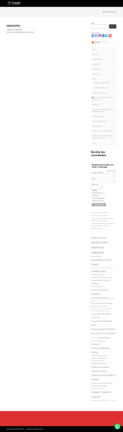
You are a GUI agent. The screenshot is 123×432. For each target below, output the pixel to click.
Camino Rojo (98, 271)
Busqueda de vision (99, 198)
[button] (117, 426)
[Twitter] (96, 35)
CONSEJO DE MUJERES (98, 116)
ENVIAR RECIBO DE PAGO (101, 87)
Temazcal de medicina (98, 358)
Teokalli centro (95, 400)
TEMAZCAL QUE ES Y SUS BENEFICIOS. (102, 131)
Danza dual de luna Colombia (101, 303)
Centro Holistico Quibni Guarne (101, 277)
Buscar (93, 23)
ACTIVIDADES (95, 64)
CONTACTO (95, 74)
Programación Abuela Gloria (101, 323)
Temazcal (96, 195)
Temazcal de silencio (99, 363)
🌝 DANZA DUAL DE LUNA (99, 92)
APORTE (94, 78)
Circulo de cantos (97, 286)
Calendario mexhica (107, 267)
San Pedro (94, 338)
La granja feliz (108, 308)
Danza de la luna (98, 193)
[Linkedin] (103, 35)
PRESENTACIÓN (96, 126)
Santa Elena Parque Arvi (98, 341)
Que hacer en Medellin (103, 333)
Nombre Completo (103, 172)
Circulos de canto (98, 201)
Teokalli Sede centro (105, 400)
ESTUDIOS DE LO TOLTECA (99, 121)
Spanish (97, 42)
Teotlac (113, 400)
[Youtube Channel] (110, 35)
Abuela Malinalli (96, 256)
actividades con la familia (101, 262)
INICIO (93, 49)
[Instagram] (99, 35)
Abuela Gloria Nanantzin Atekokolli (99, 247)
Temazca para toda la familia (97, 388)
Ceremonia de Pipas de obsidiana (100, 282)
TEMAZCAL (95, 104)
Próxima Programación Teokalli (99, 212)
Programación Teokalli (103, 329)
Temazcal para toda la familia (103, 377)
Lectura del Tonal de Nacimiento (100, 311)
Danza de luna (95, 300)
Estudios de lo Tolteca (99, 306)
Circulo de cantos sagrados (99, 292)
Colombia (111, 298)
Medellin (106, 314)
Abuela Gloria (98, 237)
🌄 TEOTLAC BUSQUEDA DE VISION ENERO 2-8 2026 (101, 98)
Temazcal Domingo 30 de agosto (100, 215)
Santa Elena (104, 337)
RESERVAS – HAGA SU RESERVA (102, 83)
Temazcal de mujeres (97, 361)
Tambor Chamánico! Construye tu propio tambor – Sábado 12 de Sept (102, 219)
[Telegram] (106, 35)
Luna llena (96, 314)
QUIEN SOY (95, 54)
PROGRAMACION (96, 69)
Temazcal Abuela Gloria (100, 350)
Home (106, 12)
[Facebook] (92, 35)
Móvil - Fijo (97, 184)
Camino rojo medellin (97, 275)
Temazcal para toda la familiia (101, 383)
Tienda (94, 143)
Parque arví (95, 318)
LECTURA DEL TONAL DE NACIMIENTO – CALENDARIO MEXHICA (103, 110)
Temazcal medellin (100, 367)
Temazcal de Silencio (96, 228)
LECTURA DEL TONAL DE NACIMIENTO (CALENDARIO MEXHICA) (102, 137)
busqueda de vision (96, 267)
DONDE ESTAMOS (97, 59)
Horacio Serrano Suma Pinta (97, 308)
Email (103, 178)
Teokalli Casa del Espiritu (101, 394)
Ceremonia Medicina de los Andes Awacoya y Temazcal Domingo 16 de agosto (103, 224)
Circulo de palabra (99, 298)
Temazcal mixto (99, 371)
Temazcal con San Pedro (98, 355)
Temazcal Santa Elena (99, 386)
